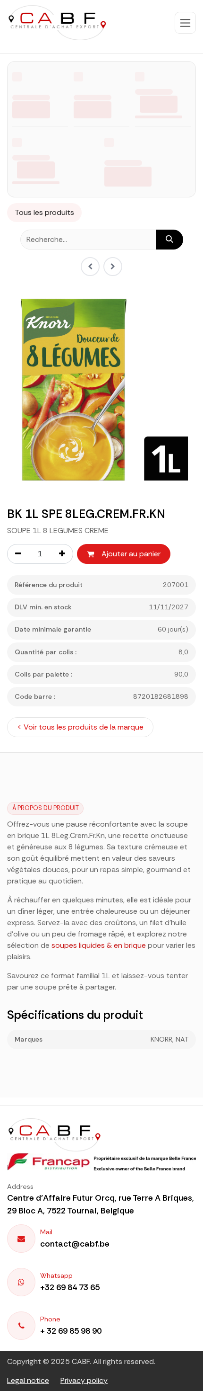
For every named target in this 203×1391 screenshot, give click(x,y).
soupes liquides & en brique (98, 945)
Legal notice (28, 1380)
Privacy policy (84, 1380)
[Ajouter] (62, 554)
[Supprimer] (18, 554)
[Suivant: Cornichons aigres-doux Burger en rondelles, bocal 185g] (112, 266)
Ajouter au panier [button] (131, 554)
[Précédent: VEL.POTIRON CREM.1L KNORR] (90, 266)
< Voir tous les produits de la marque (80, 727)
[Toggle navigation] (185, 23)
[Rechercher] (169, 240)
